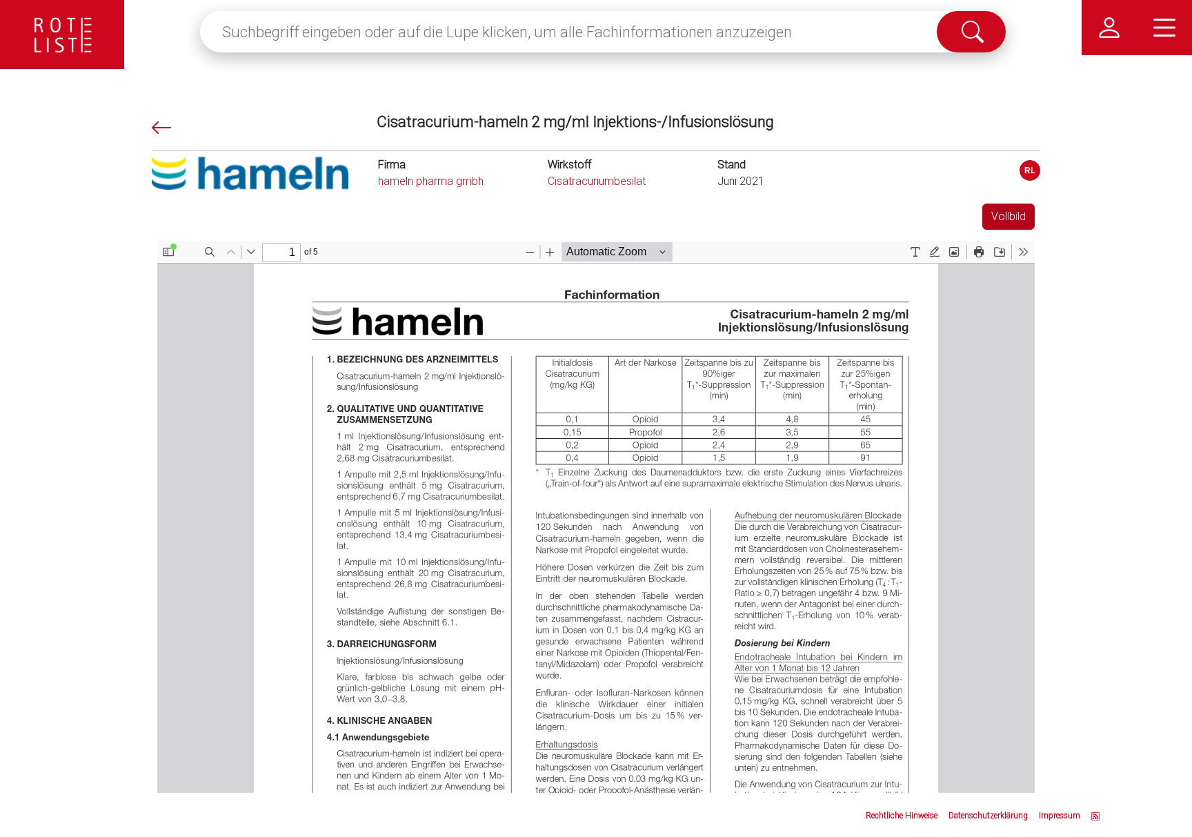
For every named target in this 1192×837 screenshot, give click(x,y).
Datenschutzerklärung (988, 815)
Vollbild (1008, 216)
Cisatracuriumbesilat (597, 181)
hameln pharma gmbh (431, 181)
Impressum (1059, 815)
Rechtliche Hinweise (901, 815)
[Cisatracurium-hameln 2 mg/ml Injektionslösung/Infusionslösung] (1030, 170)
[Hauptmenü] (1164, 27)
